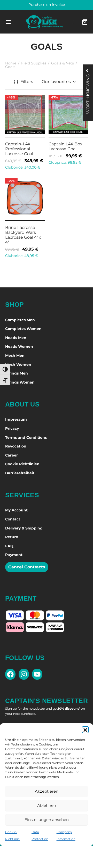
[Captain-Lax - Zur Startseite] (45, 22)
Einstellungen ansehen (47, 819)
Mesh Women (18, 364)
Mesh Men (15, 355)
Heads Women (19, 346)
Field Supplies (33, 63)
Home (10, 63)
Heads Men (15, 337)
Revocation (15, 446)
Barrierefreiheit (19, 473)
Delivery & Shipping (24, 528)
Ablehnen (46, 805)
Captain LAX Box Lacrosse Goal (65, 146)
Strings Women (20, 382)
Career (11, 455)
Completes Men (20, 320)
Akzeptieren (46, 791)
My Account (16, 510)
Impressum (16, 419)
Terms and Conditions (26, 437)
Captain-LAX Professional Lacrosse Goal (19, 148)
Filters (26, 81)
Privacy (12, 428)
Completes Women (23, 328)
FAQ (9, 546)
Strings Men (16, 373)
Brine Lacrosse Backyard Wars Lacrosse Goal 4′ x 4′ (23, 235)
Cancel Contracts (26, 567)
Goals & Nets (62, 63)
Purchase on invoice (46, 4)
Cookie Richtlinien (22, 464)
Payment (13, 554)
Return (11, 537)
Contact (12, 519)
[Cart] (85, 22)
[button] (85, 729)
